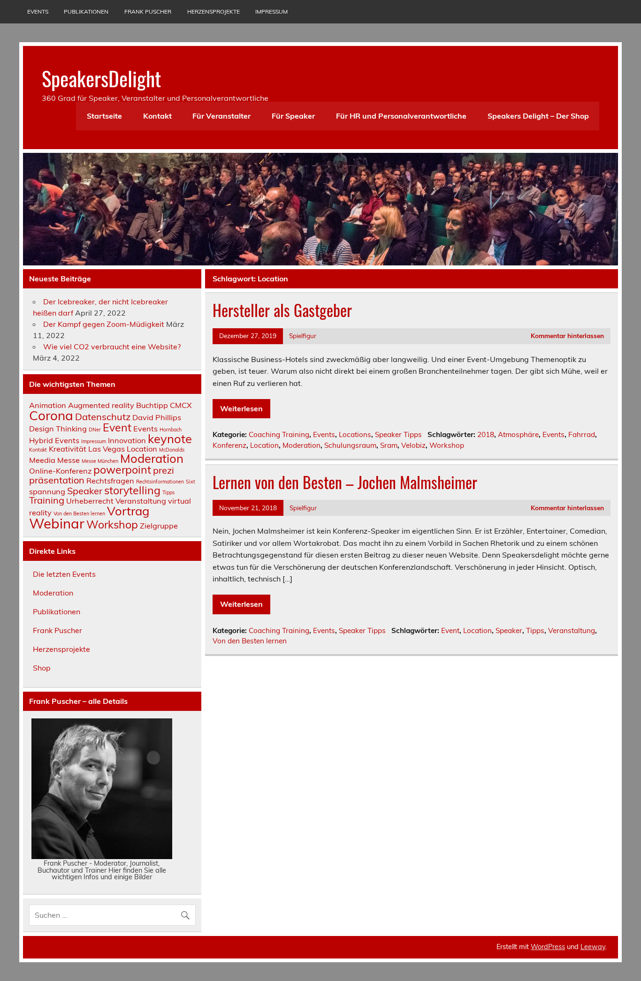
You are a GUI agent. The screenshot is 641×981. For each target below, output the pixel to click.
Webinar (56, 523)
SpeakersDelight (101, 78)
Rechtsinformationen (160, 481)
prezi (163, 470)
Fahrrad (581, 434)
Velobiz (413, 445)
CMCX (181, 405)
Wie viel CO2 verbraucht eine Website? (112, 346)
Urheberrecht (90, 501)
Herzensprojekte (213, 11)
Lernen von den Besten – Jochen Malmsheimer (345, 482)
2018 (485, 434)
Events (37, 11)
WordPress (548, 947)
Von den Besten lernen (250, 640)
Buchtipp (152, 405)
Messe (68, 460)
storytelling (132, 490)
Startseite (104, 116)
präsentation (56, 480)
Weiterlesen (241, 408)
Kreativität (67, 448)
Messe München (100, 461)
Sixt (190, 481)
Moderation (301, 445)
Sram (388, 445)
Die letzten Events (64, 574)
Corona (51, 415)
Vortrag (128, 510)
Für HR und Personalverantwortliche (401, 116)
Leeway (592, 947)
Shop (42, 667)
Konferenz (229, 445)
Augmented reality (101, 405)
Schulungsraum (350, 445)
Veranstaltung (571, 630)
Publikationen (86, 11)
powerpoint (122, 469)
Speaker (509, 630)
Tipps (535, 630)
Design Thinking (58, 428)
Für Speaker (293, 116)
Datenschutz (102, 417)
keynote (170, 438)
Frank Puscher (147, 11)
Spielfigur (302, 336)
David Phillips (156, 417)
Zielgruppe (159, 525)
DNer (95, 429)
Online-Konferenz (60, 470)
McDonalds (171, 449)
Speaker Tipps (398, 434)
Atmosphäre (518, 434)
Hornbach (171, 429)
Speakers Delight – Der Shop (538, 116)
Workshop (446, 445)
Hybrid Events (54, 440)
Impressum (271, 11)
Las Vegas (106, 448)
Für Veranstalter (221, 116)
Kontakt (157, 116)
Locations (355, 434)
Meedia (42, 460)
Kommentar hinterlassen (567, 336)
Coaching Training (279, 434)
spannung (47, 491)
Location (264, 445)
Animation (47, 405)
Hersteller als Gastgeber (282, 310)
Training (46, 500)
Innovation (127, 440)
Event (450, 630)
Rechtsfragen (110, 480)
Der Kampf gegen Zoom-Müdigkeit (103, 324)
